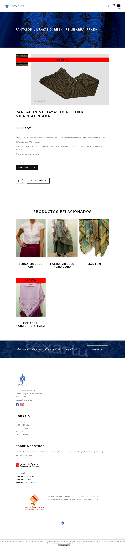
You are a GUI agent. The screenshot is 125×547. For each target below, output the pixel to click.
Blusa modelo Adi (30, 265)
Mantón (94, 263)
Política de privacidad (25, 476)
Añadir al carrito (38, 181)
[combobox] (27, 167)
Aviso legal (20, 473)
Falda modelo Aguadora (62, 265)
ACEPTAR (64, 545)
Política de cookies (23, 479)
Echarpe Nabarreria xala (31, 324)
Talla (19, 163)
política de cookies (75, 543)
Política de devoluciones (26, 482)
